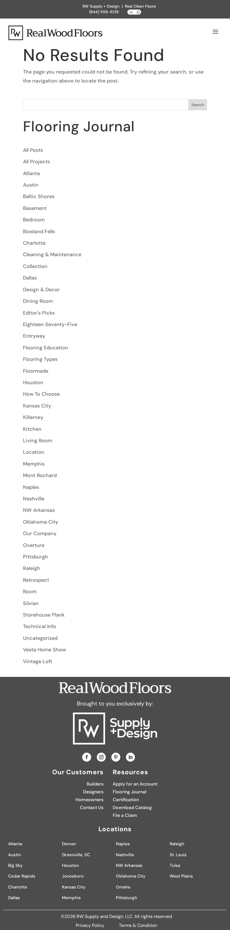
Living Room (37, 440)
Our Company (39, 533)
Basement (35, 208)
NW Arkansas (39, 510)
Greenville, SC (76, 855)
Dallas (30, 277)
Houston (33, 382)
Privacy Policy (90, 925)
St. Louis (178, 855)
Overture (33, 545)
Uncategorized (40, 638)
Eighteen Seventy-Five (50, 324)
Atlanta (31, 173)
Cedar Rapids (21, 876)
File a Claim (125, 815)
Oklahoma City (40, 522)
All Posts (33, 150)
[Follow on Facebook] (86, 757)
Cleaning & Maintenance (52, 254)
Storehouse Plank (44, 614)
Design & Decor (41, 289)
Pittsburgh (35, 556)
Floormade (35, 371)
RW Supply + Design (100, 6)
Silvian (31, 603)
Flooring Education (45, 347)
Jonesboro (73, 876)
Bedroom (34, 219)
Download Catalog (132, 807)
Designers (93, 792)
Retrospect (36, 580)
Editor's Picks (39, 313)
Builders (95, 784)
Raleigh (31, 568)
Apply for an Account (135, 784)
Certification (126, 800)
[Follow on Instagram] (101, 757)
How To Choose (41, 394)
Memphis (34, 464)
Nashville (33, 498)
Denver (69, 844)
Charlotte (34, 243)
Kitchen (32, 429)
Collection (35, 266)
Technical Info (39, 626)
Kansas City (37, 405)
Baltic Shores (38, 196)
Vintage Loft (37, 661)
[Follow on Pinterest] (115, 757)
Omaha (123, 887)
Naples (31, 487)
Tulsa (175, 865)
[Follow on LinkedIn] (130, 757)
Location (33, 452)
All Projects (36, 161)
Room (29, 591)
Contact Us (92, 807)
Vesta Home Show (44, 649)
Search (197, 104)
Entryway (34, 336)
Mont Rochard (40, 475)
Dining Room (38, 301)
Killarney (33, 417)
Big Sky (15, 865)
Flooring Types (40, 359)
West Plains (181, 876)
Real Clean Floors (140, 6)
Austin (30, 185)
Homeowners (89, 800)
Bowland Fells (39, 231)
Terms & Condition (138, 925)
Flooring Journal (129, 792)
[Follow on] (141, 757)
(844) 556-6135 (104, 11)
